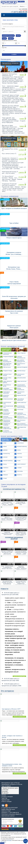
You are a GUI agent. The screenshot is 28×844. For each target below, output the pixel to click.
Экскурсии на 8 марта (21, 364)
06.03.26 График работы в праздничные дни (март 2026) (10, 679)
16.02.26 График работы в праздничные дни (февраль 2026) (11, 684)
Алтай (4, 443)
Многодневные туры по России (10, 782)
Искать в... (23, 6)
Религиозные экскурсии (6, 414)
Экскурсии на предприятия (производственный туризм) (5, 421)
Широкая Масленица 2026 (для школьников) (5, 361)
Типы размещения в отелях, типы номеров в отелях (12, 765)
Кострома (19, 457)
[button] (25, 841)
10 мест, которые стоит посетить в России (12, 736)
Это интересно (7, 690)
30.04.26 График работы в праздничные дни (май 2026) (10, 593)
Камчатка (19, 453)
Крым (18, 35)
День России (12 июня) (21, 421)
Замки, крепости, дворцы (7, 382)
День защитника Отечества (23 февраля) (5, 364)
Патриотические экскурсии (6, 354)
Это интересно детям (7, 385)
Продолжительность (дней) (9, 40)
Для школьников (21, 377)
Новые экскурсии (21, 381)
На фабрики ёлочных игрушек (7, 431)
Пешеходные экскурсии (6, 393)
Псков (18, 460)
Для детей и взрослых (6, 396)
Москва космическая (20, 389)
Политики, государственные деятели (6, 417)
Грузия (5, 478)
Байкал (10, 38)
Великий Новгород (22, 446)
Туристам (4, 798)
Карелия (5, 457)
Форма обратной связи (8, 809)
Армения (5, 474)
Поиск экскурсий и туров (10, 20)
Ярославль (20, 471)
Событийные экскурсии (20, 400)
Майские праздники (22, 367)
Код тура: (4, 47)
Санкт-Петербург (21, 464)
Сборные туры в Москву (6, 375)
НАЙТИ (14, 54)
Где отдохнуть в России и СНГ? (11, 709)
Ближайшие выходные (8, 35)
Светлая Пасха (7, 367)
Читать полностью (19, 676)
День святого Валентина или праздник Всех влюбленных (19, 361)
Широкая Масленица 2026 (21, 357)
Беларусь (19, 474)
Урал (4, 471)
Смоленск (5, 467)
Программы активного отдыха (8, 389)
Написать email (5, 811)
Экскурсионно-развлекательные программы (20, 385)
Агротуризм (20, 409)
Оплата (3, 795)
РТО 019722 (3, 842)
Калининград (6, 453)
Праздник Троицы (7, 370)
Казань (19, 450)
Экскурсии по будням (20, 393)
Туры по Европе (6, 786)
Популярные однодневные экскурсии (14, 538)
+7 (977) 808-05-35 (19, 12)
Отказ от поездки (6, 801)
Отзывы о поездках (7, 796)
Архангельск (20, 443)
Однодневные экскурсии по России (11, 784)
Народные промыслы (6, 410)
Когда (3, 28)
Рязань (5, 464)
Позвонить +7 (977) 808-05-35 (10, 812)
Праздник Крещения (8, 356)
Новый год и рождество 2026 (7, 428)
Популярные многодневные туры (14, 489)
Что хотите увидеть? (7, 23)
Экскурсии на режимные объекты (22, 417)
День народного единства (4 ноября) (22, 424)
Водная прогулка (21, 395)
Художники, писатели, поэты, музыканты (20, 414)
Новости (4, 588)
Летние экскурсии (8, 399)
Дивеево (5, 450)
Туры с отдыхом (20, 353)
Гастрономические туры (8, 407)
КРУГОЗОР (9, 840)
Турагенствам (5, 800)
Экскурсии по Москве (20, 375)
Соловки (19, 467)
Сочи (4, 38)
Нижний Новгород (7, 460)
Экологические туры (7, 403)
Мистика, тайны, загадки (7, 378)
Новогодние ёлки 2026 (21, 428)
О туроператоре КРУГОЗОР (9, 807)
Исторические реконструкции (21, 407)
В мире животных (21, 402)
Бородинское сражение (6, 424)
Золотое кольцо (20, 371)
